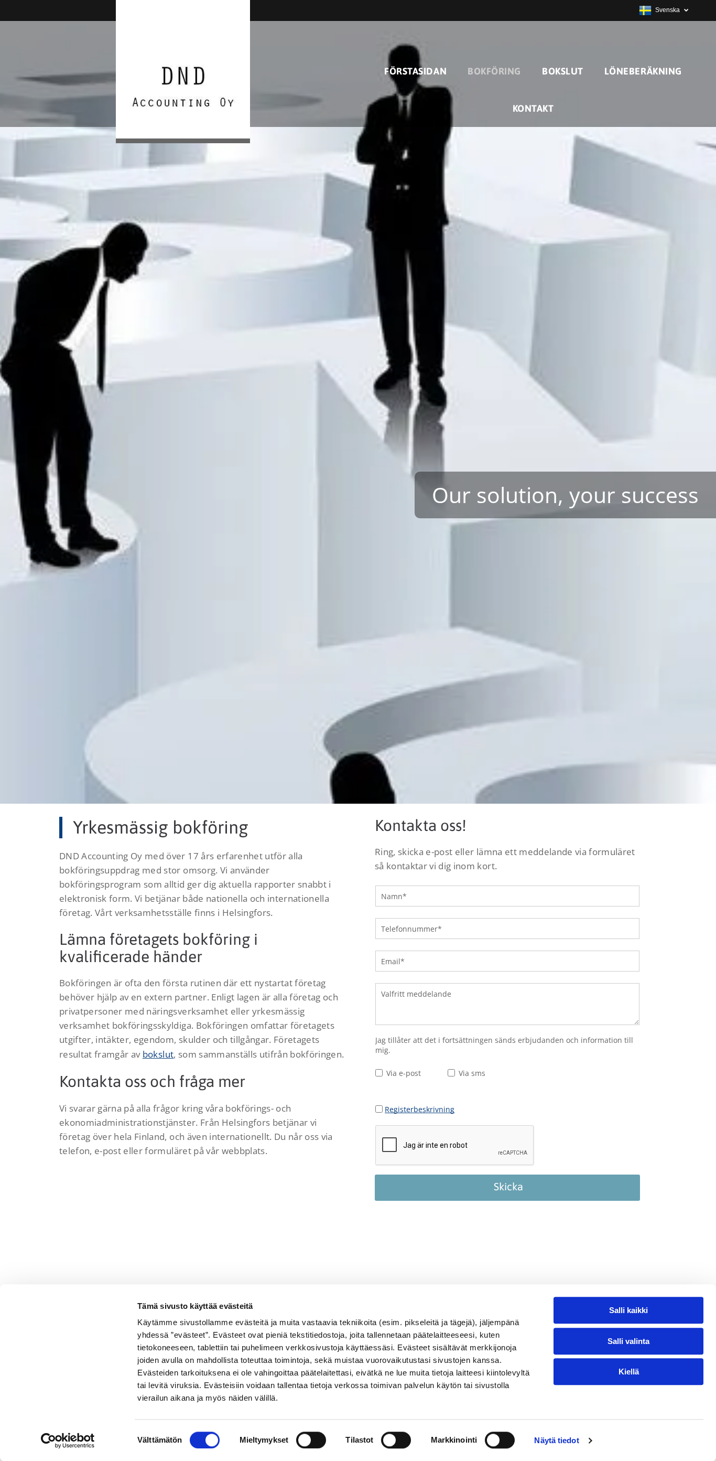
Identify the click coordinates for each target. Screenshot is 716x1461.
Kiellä (629, 1371)
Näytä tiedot (556, 1440)
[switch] (311, 1440)
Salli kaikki (628, 1310)
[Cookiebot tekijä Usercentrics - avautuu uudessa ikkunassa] (68, 1440)
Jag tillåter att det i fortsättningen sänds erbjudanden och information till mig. (504, 1045)
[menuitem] (415, 71)
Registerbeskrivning (419, 1109)
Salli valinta (628, 1341)
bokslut (158, 1054)
